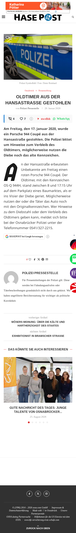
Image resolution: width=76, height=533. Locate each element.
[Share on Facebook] (34, 259)
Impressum (57, 507)
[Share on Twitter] (38, 259)
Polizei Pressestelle (29, 108)
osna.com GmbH (40, 507)
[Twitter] (38, 494)
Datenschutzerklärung (19, 510)
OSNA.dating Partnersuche (18, 517)
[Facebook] (29, 494)
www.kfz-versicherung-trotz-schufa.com (41, 520)
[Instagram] (46, 494)
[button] (7, 390)
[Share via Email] (47, 259)
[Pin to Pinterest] (43, 259)
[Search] (73, 17)
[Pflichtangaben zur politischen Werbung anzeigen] (56, 11)
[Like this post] (30, 259)
